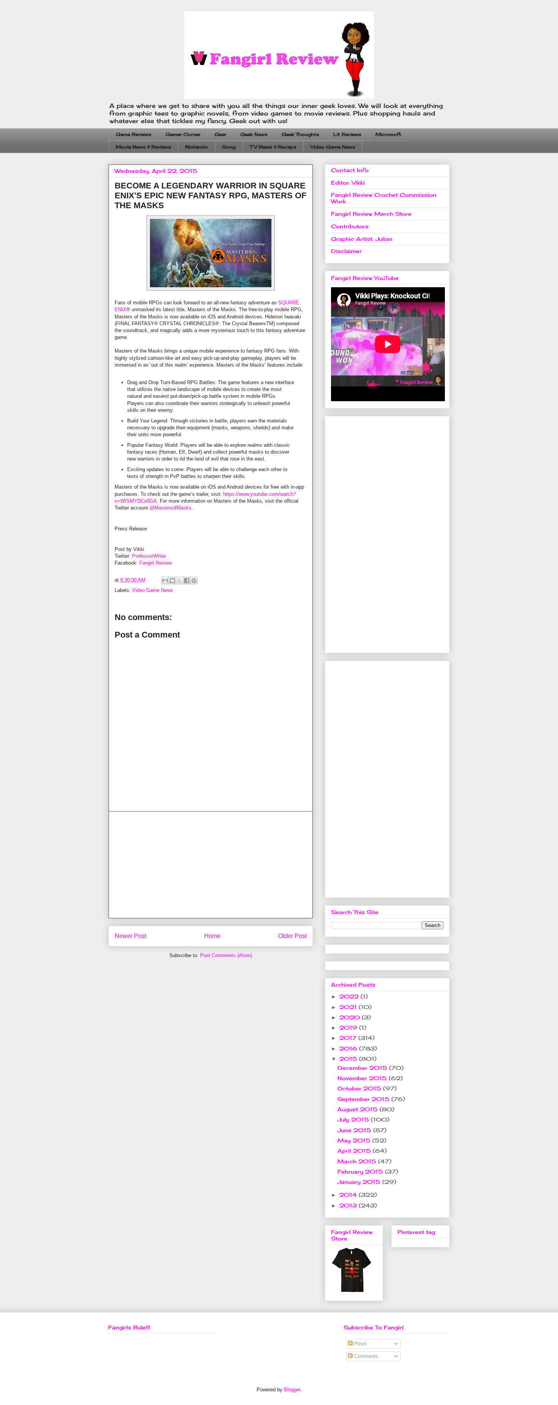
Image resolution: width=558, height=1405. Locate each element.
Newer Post (130, 936)
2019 (349, 1027)
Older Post (292, 936)
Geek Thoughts (300, 134)
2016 (349, 1048)
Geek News (254, 134)
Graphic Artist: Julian (361, 239)
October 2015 (360, 1088)
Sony (229, 147)
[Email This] (165, 580)
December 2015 (363, 1068)
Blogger (292, 1389)
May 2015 (354, 1140)
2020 (350, 1017)
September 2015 (364, 1099)
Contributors (350, 226)
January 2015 (359, 1182)
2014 (349, 1194)
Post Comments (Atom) (226, 955)
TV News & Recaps (273, 147)
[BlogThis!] (172, 580)
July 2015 (354, 1119)
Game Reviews (133, 134)
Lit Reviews (347, 134)
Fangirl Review (155, 563)
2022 (350, 996)
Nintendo (196, 147)
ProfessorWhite (149, 556)
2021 (349, 1007)
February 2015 (361, 1171)
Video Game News (333, 147)
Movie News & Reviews (143, 147)
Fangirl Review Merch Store (371, 213)
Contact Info (350, 170)
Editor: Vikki (348, 182)
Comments (365, 1356)
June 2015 (355, 1130)
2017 (348, 1038)
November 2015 (363, 1078)
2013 (349, 1205)
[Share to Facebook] (187, 580)
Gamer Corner (183, 134)
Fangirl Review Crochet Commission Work (384, 197)
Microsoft (388, 134)
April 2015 (355, 1150)
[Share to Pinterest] (194, 580)
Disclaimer (346, 251)
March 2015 (357, 1161)
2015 (349, 1058)
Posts (360, 1343)
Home (212, 936)
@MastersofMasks (170, 508)
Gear (220, 134)
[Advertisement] (211, 864)
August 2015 (358, 1109)
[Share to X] (179, 580)
